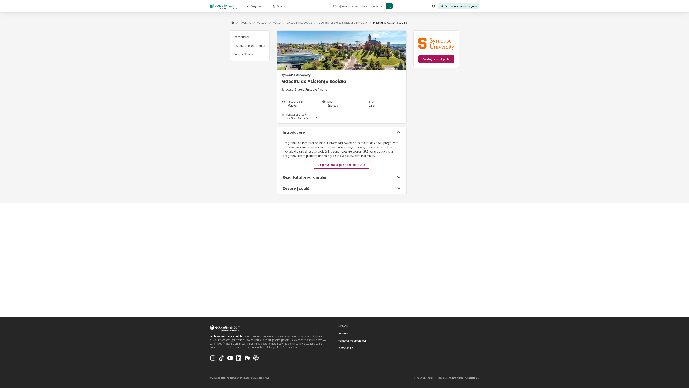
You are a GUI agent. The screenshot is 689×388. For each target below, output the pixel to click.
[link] (390, 22)
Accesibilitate (472, 377)
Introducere (242, 37)
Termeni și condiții (423, 377)
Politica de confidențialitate (449, 377)
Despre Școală (243, 54)
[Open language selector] (433, 6)
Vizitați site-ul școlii (436, 59)
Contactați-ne (345, 348)
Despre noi (343, 333)
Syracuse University (296, 75)
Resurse (281, 6)
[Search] (389, 6)
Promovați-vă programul (351, 340)
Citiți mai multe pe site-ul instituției (341, 165)
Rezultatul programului (249, 46)
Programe (257, 6)
